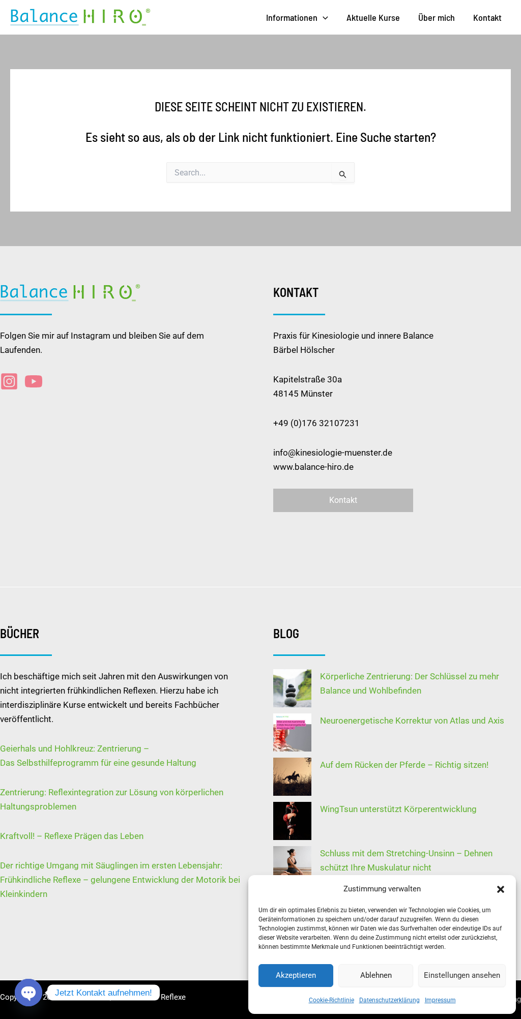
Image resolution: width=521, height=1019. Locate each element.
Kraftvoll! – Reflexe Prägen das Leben (71, 836)
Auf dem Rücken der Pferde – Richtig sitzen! (404, 765)
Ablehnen (376, 975)
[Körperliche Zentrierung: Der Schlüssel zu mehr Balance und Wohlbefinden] (292, 688)
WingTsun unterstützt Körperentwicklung (398, 809)
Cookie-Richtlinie (331, 1000)
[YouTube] (33, 381)
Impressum (440, 1000)
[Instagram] (9, 381)
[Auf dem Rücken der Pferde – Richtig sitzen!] (292, 777)
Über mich (436, 17)
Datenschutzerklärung (389, 1000)
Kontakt (487, 17)
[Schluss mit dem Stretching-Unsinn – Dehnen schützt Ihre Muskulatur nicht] (292, 865)
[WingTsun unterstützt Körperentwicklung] (292, 821)
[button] (501, 889)
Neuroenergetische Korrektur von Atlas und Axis (412, 720)
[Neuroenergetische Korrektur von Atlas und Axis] (292, 732)
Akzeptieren (296, 975)
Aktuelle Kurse (373, 17)
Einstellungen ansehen (462, 975)
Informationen (291, 17)
